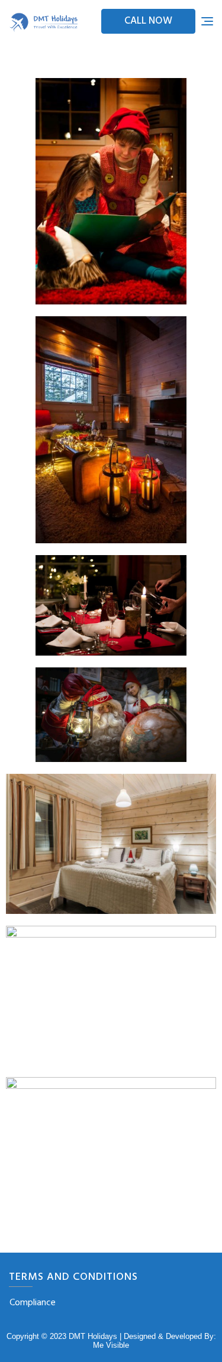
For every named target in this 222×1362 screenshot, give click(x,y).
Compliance (32, 1303)
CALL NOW (148, 21)
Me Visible (111, 1345)
